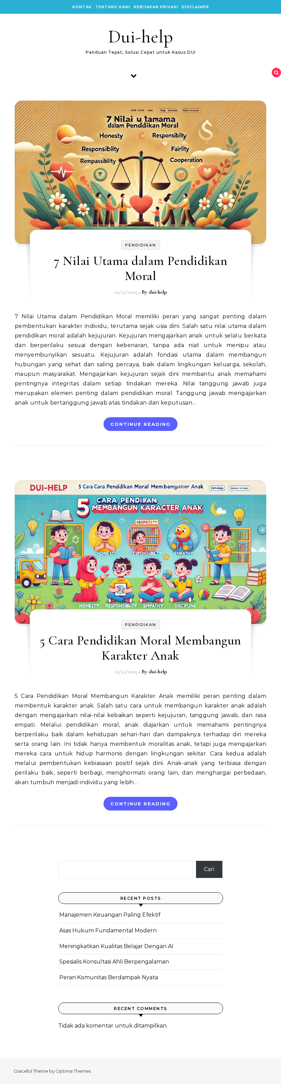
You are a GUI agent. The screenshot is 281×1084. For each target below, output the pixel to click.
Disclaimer (195, 6)
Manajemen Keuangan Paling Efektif (109, 914)
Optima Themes (73, 1071)
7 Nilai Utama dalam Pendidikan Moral (140, 268)
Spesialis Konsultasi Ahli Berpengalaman (114, 961)
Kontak (82, 6)
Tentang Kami (112, 6)
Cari (209, 869)
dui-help (158, 292)
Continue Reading (140, 424)
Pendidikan (140, 245)
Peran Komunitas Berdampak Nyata (108, 977)
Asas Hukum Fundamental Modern (108, 930)
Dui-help (140, 36)
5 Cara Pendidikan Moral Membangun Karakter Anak (140, 648)
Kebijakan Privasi (156, 6)
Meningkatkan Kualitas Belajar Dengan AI (116, 946)
